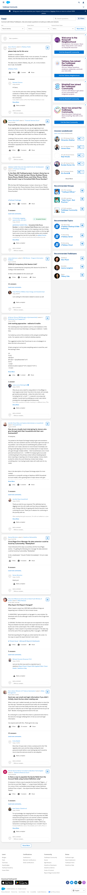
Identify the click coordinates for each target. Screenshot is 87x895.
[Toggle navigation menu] (83, 7)
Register (53, 11)
